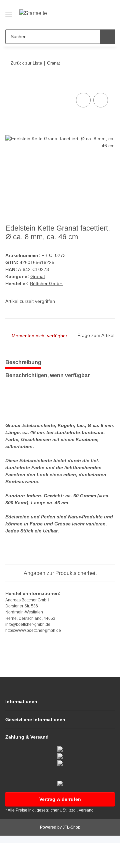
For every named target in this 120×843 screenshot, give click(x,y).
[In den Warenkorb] (10, 83)
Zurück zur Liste (26, 63)
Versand (86, 810)
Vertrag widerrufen (60, 799)
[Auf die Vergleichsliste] (83, 100)
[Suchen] (107, 36)
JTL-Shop (71, 827)
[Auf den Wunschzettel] (100, 100)
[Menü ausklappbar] (8, 11)
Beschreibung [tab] (23, 362)
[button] (88, 19)
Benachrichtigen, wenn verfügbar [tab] (47, 375)
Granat (37, 276)
